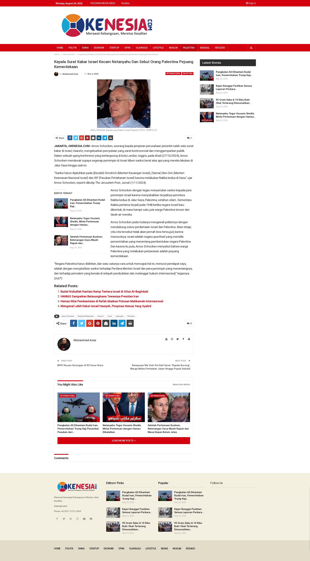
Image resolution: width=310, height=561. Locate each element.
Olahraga (142, 47)
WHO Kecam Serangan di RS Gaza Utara (80, 365)
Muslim (173, 47)
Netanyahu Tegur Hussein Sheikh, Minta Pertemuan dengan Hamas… (85, 221)
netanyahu (120, 316)
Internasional (173, 73)
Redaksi (126, 3)
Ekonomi (99, 47)
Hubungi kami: (60, 506)
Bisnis (164, 548)
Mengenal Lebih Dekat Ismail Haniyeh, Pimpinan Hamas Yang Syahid (106, 306)
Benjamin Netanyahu (86, 316)
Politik (72, 47)
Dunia (85, 47)
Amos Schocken (68, 316)
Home (60, 47)
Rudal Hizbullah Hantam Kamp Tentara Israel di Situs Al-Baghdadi (104, 291)
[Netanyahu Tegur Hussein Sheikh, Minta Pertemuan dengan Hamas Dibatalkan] (61, 222)
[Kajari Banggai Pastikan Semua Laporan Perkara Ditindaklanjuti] (207, 89)
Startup (114, 47)
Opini (127, 47)
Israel (109, 316)
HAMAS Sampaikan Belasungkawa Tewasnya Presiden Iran (100, 296)
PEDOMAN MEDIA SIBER (102, 3)
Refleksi (220, 47)
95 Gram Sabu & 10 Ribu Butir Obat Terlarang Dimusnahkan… (136, 526)
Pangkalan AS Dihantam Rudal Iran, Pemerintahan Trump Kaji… (87, 203)
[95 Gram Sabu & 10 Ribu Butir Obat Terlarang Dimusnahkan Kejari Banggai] (207, 103)
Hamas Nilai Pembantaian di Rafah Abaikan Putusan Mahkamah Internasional (112, 301)
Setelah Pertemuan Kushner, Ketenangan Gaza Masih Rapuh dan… (86, 240)
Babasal (205, 47)
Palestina (189, 47)
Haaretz (101, 316)
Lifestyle (158, 47)
